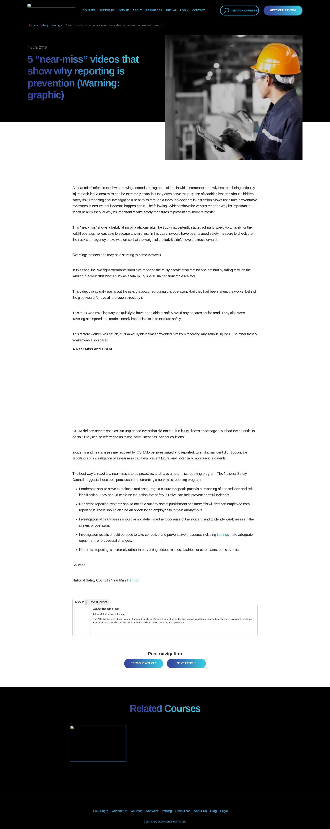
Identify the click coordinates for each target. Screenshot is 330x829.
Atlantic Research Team (106, 608)
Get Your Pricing (283, 10)
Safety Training (50, 25)
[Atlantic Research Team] (82, 622)
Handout (133, 580)
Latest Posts (97, 602)
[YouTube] (82, 631)
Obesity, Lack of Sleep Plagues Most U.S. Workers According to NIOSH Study (184, 663)
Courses (89, 10)
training (222, 535)
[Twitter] (82, 626)
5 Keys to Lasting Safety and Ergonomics (143, 663)
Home (32, 25)
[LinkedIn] (87, 626)
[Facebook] (77, 626)
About (137, 10)
